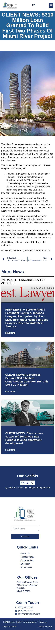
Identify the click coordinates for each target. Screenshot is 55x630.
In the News (26, 567)
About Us (25, 553)
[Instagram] (32, 483)
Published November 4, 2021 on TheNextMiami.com (26, 250)
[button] (51, 5)
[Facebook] (22, 483)
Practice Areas (27, 557)
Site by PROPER (45, 626)
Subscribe (25, 536)
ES (33, 5)
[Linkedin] (27, 483)
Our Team (25, 564)
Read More (10, 333)
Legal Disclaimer (10, 626)
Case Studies (27, 560)
